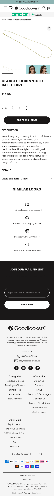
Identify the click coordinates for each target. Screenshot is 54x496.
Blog (14, 442)
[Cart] (48, 9)
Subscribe (27, 305)
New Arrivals (15, 398)
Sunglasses (15, 389)
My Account (14, 424)
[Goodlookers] (27, 8)
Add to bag (27, 120)
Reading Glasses (15, 380)
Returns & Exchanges (39, 394)
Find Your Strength (15, 428)
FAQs (39, 389)
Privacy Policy (39, 407)
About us (39, 380)
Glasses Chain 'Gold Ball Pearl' (19, 20)
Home (4, 20)
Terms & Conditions (39, 403)
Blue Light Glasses (15, 385)
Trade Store (14, 437)
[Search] (44, 8)
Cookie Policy (39, 412)
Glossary (14, 446)
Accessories (14, 394)
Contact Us (39, 398)
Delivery (39, 385)
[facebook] (16, 368)
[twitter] (30, 368)
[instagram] (23, 368)
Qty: (4, 108)
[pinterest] (37, 368)
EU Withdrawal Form (15, 433)
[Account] (11, 7)
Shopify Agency (24, 493)
